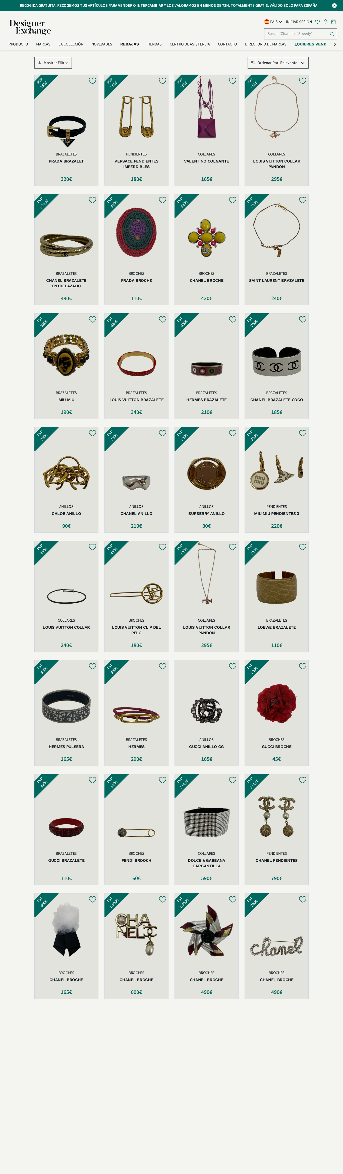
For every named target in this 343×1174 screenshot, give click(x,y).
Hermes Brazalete (206, 399)
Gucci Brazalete (66, 860)
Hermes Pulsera (66, 746)
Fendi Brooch (136, 860)
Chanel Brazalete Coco (276, 399)
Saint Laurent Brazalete (276, 280)
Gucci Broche (277, 746)
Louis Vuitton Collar (66, 627)
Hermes (136, 746)
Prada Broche (136, 280)
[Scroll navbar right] (335, 44)
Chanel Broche (206, 280)
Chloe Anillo (66, 513)
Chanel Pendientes (277, 860)
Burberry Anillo (206, 513)
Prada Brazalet (66, 161)
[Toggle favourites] (318, 21)
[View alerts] (327, 22)
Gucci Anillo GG (206, 746)
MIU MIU (66, 399)
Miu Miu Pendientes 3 (276, 513)
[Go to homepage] (30, 28)
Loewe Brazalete (277, 627)
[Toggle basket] (334, 21)
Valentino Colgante (206, 161)
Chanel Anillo (136, 513)
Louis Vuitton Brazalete (136, 399)
